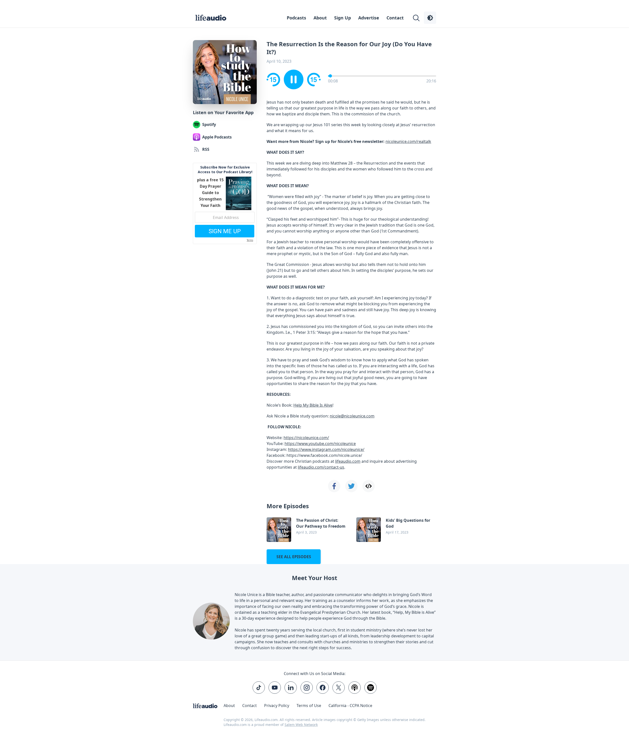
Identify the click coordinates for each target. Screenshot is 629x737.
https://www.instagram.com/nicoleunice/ (326, 449)
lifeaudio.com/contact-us (321, 467)
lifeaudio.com (347, 461)
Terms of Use (309, 705)
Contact (395, 18)
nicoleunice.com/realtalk (408, 141)
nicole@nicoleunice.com (352, 416)
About (320, 18)
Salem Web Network (301, 724)
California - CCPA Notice (350, 705)
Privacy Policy (276, 705)
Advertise (368, 18)
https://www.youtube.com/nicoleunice (320, 443)
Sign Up (342, 18)
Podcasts (296, 18)
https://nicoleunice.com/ (306, 437)
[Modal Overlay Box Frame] (225, 203)
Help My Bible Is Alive (312, 405)
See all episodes (293, 556)
